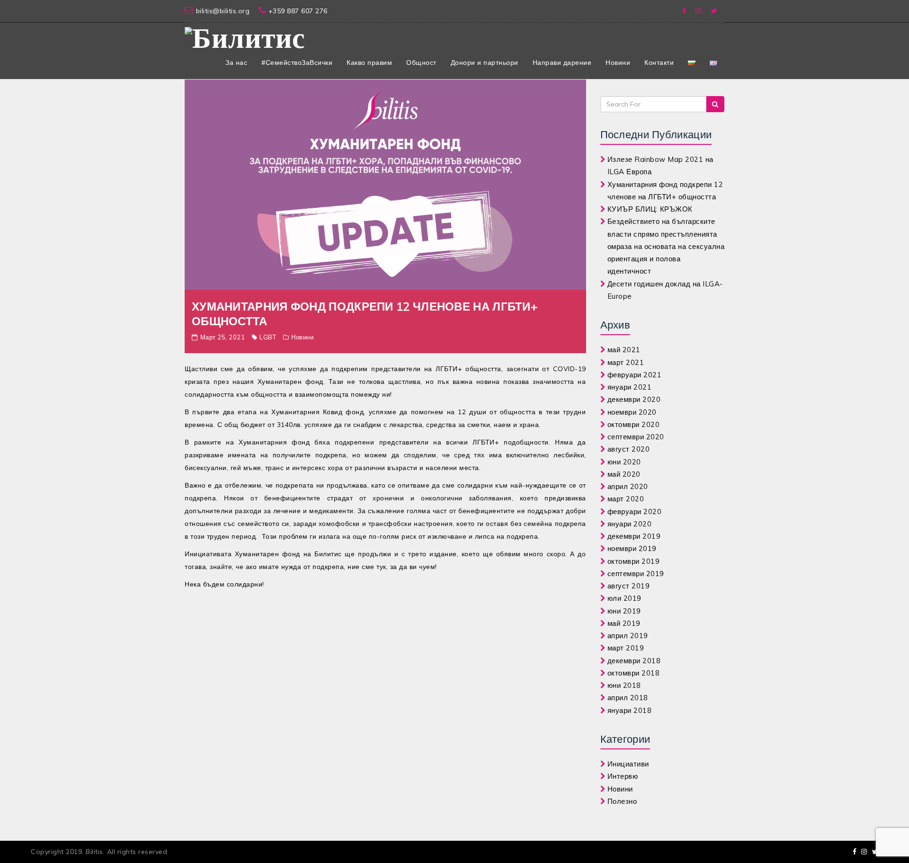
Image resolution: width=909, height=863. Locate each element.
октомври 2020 (633, 424)
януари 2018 (629, 710)
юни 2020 (624, 461)
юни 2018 (624, 685)
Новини (618, 62)
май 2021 (624, 349)
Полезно (622, 801)
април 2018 (627, 697)
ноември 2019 (632, 548)
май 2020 (624, 474)
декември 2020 (634, 399)
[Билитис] (245, 36)
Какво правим (369, 62)
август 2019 (628, 585)
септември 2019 (635, 573)
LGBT (267, 337)
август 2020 (628, 449)
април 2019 (627, 635)
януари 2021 (629, 387)
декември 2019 (634, 536)
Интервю (622, 776)
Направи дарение (562, 62)
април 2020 (627, 486)
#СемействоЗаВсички (296, 62)
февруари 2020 (634, 511)
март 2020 (625, 498)
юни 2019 (624, 610)
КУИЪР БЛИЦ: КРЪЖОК (650, 209)
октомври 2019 (633, 561)
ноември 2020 (632, 412)
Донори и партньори (484, 62)
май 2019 (624, 623)
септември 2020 (635, 436)
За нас (236, 62)
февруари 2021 (634, 374)
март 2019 (625, 647)
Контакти (659, 62)
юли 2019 (624, 598)
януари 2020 (629, 523)
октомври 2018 (633, 672)
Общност (421, 62)
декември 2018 (634, 660)
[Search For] (715, 104)
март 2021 (625, 362)
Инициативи (628, 763)
